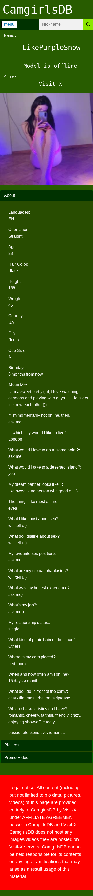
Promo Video (16, 757)
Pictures (11, 745)
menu (9, 24)
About (9, 195)
